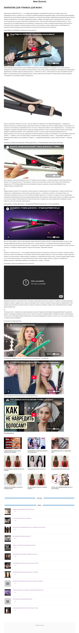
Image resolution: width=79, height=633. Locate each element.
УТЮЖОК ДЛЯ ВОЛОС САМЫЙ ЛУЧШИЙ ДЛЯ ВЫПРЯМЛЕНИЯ (28, 590)
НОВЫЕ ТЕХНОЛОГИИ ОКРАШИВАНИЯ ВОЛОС (24, 545)
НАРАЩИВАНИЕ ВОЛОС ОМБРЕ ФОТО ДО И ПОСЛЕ (25, 608)
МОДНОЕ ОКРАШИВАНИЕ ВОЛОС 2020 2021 (23, 509)
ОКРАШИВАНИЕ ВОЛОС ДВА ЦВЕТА (22, 536)
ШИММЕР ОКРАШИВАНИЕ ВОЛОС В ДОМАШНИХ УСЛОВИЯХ (28, 581)
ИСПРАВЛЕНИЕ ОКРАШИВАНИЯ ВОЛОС (22, 599)
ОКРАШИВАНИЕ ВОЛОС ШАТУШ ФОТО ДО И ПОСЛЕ (25, 563)
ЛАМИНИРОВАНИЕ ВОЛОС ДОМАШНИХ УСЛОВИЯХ (25, 572)
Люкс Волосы (39, 1)
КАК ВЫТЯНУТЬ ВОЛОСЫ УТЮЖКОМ (22, 518)
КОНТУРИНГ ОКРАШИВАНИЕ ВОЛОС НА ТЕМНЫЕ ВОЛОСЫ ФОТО (29, 527)
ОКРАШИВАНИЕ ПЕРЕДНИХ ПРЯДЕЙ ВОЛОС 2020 (25, 554)
